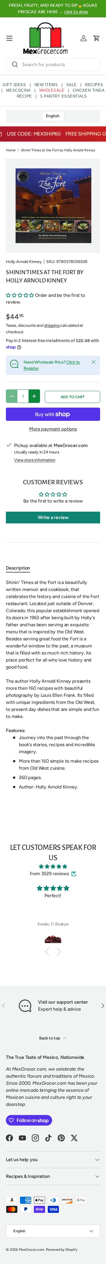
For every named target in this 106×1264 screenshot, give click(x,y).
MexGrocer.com (31, 1250)
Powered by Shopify (61, 1250)
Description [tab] (18, 568)
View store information (34, 460)
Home (10, 150)
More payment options (53, 429)
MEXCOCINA (18, 90)
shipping (51, 325)
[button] (96, 38)
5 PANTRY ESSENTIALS (63, 96)
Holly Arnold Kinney (24, 261)
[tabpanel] (53, 685)
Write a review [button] (53, 517)
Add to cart (73, 397)
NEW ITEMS (46, 85)
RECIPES (94, 85)
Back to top (50, 1038)
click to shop (76, 11)
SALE (71, 85)
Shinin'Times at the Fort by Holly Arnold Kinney (58, 150)
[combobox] (53, 64)
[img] (53, 866)
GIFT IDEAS (14, 85)
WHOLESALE (51, 90)
